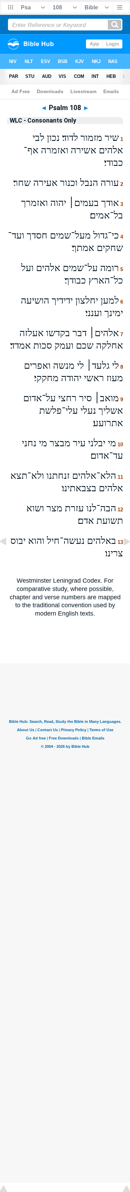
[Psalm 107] (8, 557)
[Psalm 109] (121, 557)
